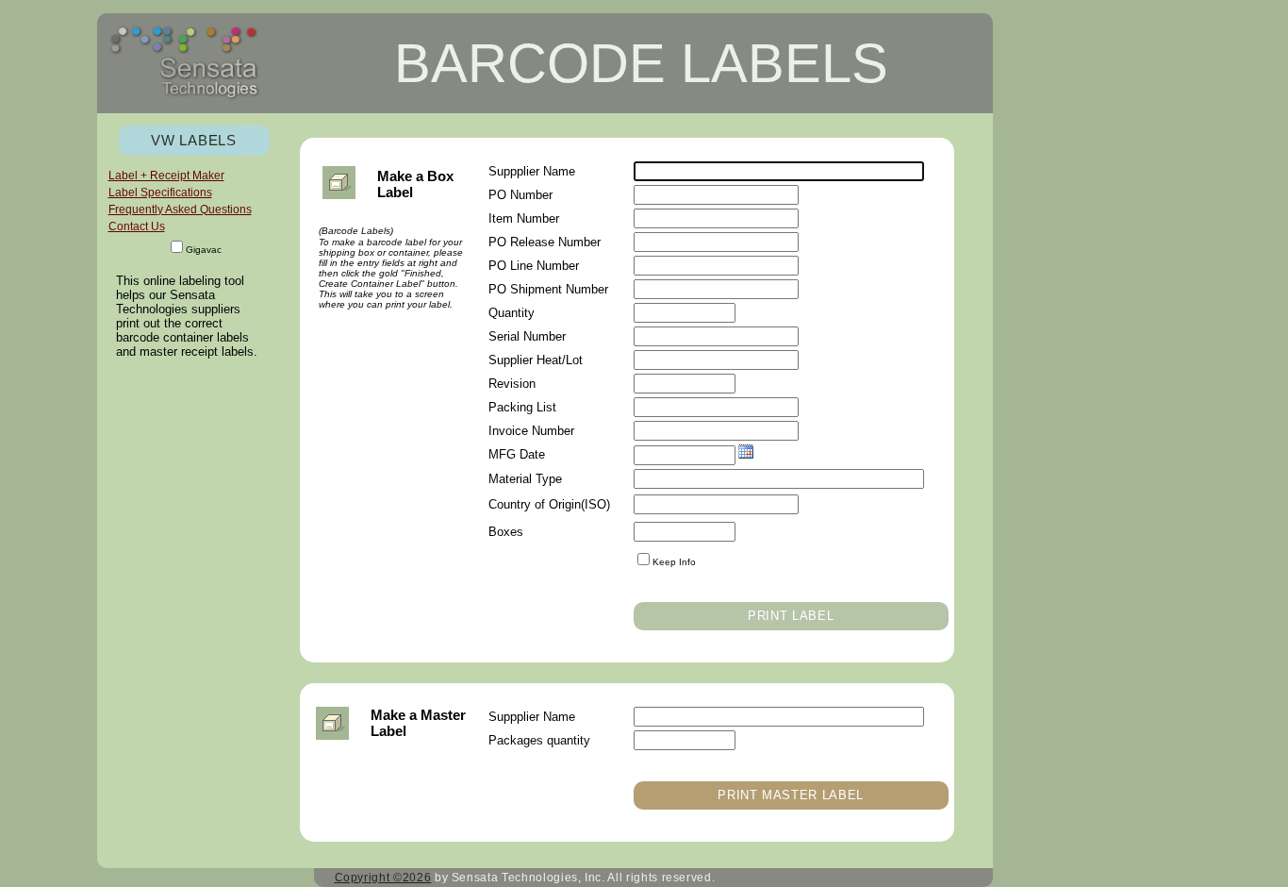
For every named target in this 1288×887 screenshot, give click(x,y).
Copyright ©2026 (383, 877)
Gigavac (204, 249)
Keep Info (674, 562)
